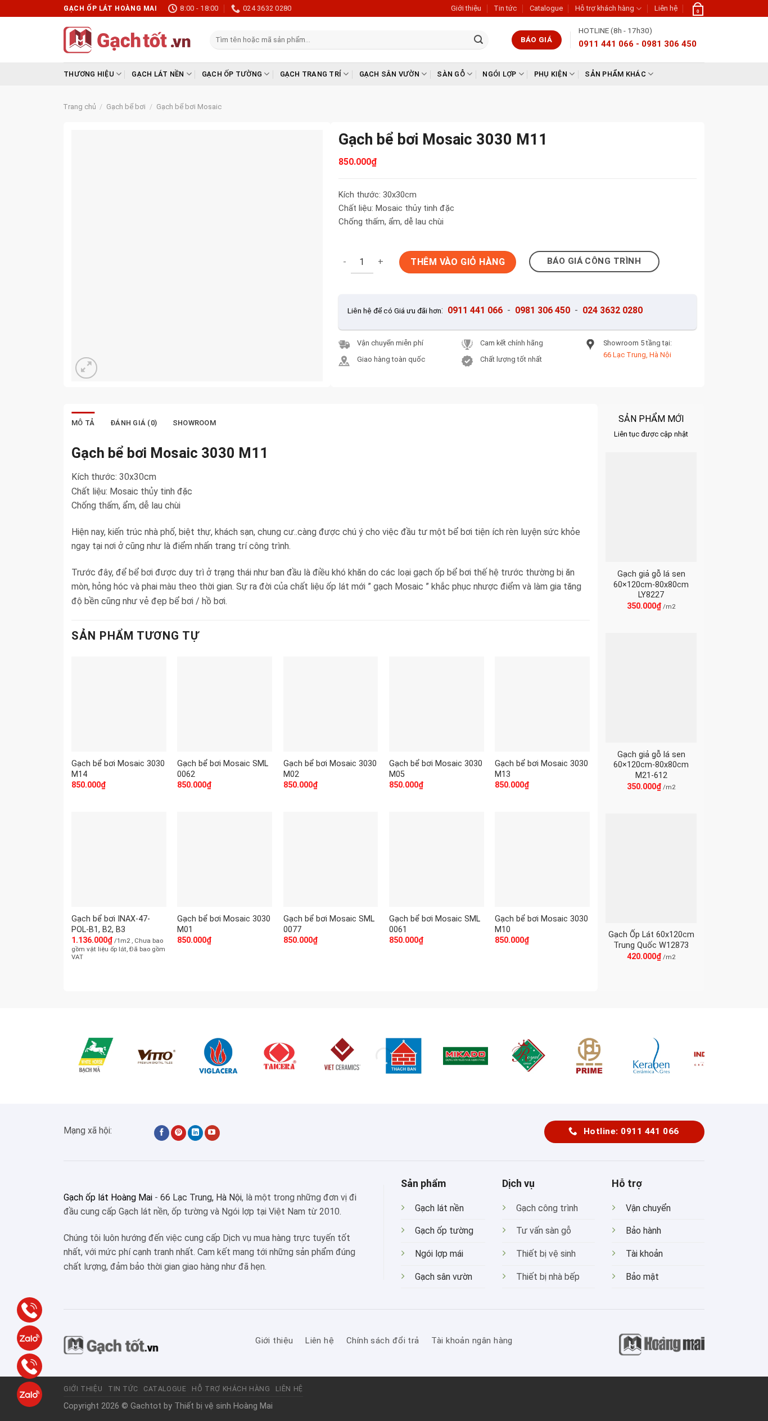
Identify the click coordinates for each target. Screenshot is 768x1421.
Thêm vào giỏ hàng (457, 262)
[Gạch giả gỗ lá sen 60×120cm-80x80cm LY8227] (651, 507)
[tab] (82, 423)
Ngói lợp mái (439, 1253)
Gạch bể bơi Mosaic (189, 106)
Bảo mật (642, 1276)
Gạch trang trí (311, 74)
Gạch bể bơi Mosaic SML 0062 (222, 769)
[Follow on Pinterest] (178, 1133)
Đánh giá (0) (133, 423)
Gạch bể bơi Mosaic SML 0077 (328, 924)
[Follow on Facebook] (161, 1133)
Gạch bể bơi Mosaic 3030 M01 (223, 924)
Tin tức (505, 8)
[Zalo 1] (29, 1338)
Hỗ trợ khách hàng (604, 8)
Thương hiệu (89, 74)
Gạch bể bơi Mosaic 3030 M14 (118, 769)
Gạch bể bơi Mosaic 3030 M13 (541, 769)
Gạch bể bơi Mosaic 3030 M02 (330, 769)
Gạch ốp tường (232, 74)
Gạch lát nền (158, 74)
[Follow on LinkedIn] (195, 1133)
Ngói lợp (499, 74)
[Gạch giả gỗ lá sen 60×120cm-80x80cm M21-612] (651, 688)
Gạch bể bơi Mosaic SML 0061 (434, 924)
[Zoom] (86, 368)
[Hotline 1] (29, 1310)
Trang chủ (79, 106)
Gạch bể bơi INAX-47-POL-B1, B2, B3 (110, 924)
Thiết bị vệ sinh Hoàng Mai (223, 1406)
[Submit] (478, 40)
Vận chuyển (648, 1208)
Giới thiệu (466, 8)
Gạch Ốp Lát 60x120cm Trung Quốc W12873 (651, 940)
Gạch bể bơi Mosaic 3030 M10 (541, 924)
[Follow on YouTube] (212, 1133)
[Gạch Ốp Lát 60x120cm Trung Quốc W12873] (651, 868)
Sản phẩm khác (615, 74)
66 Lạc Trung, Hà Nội (201, 1197)
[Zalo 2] (29, 1394)
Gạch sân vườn (389, 74)
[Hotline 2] (29, 1366)
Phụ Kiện (550, 74)
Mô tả (82, 423)
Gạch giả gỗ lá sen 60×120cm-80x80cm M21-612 (651, 765)
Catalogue (546, 8)
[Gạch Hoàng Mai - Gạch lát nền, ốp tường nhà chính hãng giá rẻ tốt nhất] (128, 39)
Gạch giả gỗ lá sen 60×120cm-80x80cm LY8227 (651, 584)
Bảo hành (643, 1230)
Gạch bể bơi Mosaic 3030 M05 (435, 769)
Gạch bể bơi (126, 106)
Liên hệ (665, 8)
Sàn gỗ (451, 74)
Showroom (194, 423)
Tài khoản (644, 1253)
